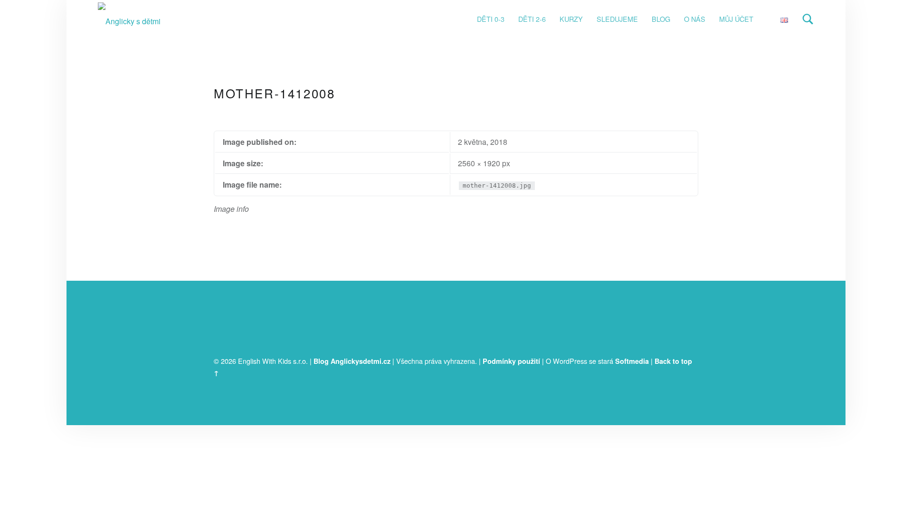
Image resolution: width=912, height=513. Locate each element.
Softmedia (632, 361)
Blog (661, 19)
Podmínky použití (511, 361)
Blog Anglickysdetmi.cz (352, 361)
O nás (694, 19)
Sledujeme (617, 19)
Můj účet (736, 19)
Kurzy (571, 19)
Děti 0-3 (490, 19)
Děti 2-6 (532, 19)
